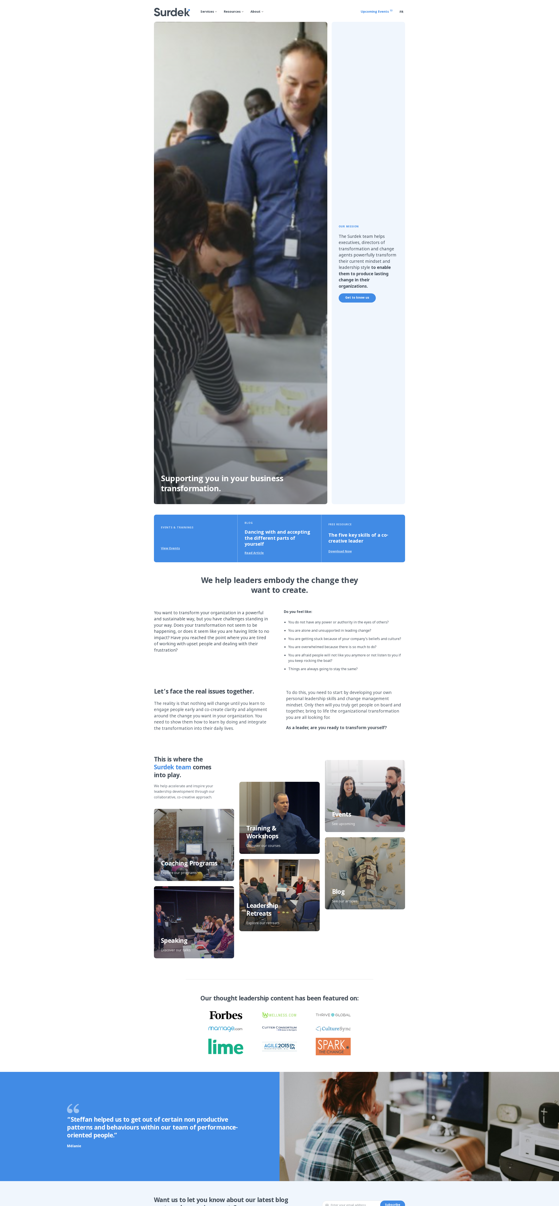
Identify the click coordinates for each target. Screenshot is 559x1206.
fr (401, 12)
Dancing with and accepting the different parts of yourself (277, 539)
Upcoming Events (376, 12)
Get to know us (357, 298)
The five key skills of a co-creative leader (358, 539)
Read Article (254, 553)
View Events (170, 548)
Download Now (340, 551)
